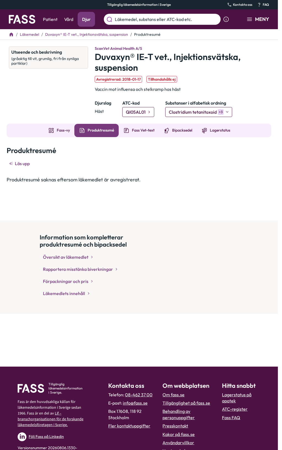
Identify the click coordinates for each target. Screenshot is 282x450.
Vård (68, 19)
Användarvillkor (178, 442)
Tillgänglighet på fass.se (186, 403)
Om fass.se (173, 394)
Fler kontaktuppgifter (129, 426)
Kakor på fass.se (178, 434)
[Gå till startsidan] (22, 19)
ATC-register (235, 409)
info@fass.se (135, 403)
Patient (50, 19)
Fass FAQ (231, 417)
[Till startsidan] (11, 34)
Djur (86, 19)
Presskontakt (175, 426)
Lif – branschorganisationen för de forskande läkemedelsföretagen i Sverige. (50, 419)
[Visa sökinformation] (226, 19)
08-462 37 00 (139, 394)
